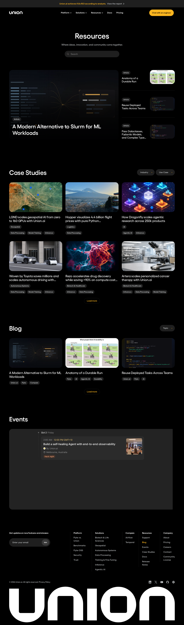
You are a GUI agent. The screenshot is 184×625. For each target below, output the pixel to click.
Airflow (129, 537)
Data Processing (103, 555)
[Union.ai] (17, 13)
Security (78, 555)
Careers (167, 547)
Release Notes (146, 563)
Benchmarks (80, 545)
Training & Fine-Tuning (105, 560)
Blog (144, 542)
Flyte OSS (78, 550)
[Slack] (173, 582)
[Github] (167, 582)
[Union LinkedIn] (150, 582)
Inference (99, 564)
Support (146, 537)
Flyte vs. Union (77, 539)
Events (145, 547)
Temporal (130, 542)
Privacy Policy (44, 582)
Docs (109, 12)
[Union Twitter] (156, 582)
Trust (76, 560)
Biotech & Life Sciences (102, 539)
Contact (167, 552)
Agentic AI (100, 569)
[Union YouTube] (161, 582)
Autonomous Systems (105, 550)
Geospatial (100, 545)
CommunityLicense (169, 558)
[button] (66, 12)
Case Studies (148, 552)
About (166, 537)
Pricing (119, 12)
